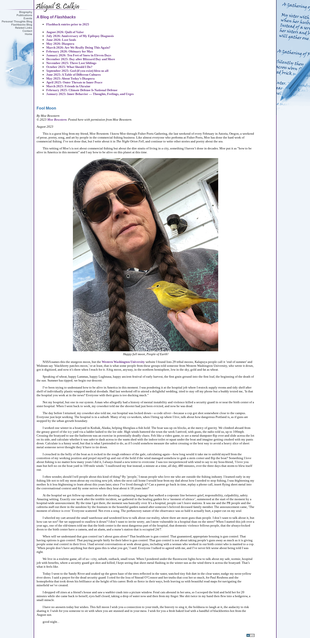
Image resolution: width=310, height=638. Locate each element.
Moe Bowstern (57, 119)
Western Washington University (123, 362)
